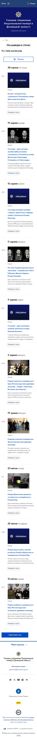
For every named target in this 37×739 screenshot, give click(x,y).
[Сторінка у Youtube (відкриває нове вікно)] (18, 680)
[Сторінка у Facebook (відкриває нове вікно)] (10, 680)
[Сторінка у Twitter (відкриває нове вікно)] (14, 680)
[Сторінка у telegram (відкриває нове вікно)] (26, 680)
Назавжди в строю (13, 112)
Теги (6, 40)
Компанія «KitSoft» (13, 729)
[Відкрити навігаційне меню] (9, 4)
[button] (18, 645)
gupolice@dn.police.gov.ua (18, 669)
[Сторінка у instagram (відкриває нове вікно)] (22, 680)
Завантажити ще (15, 635)
